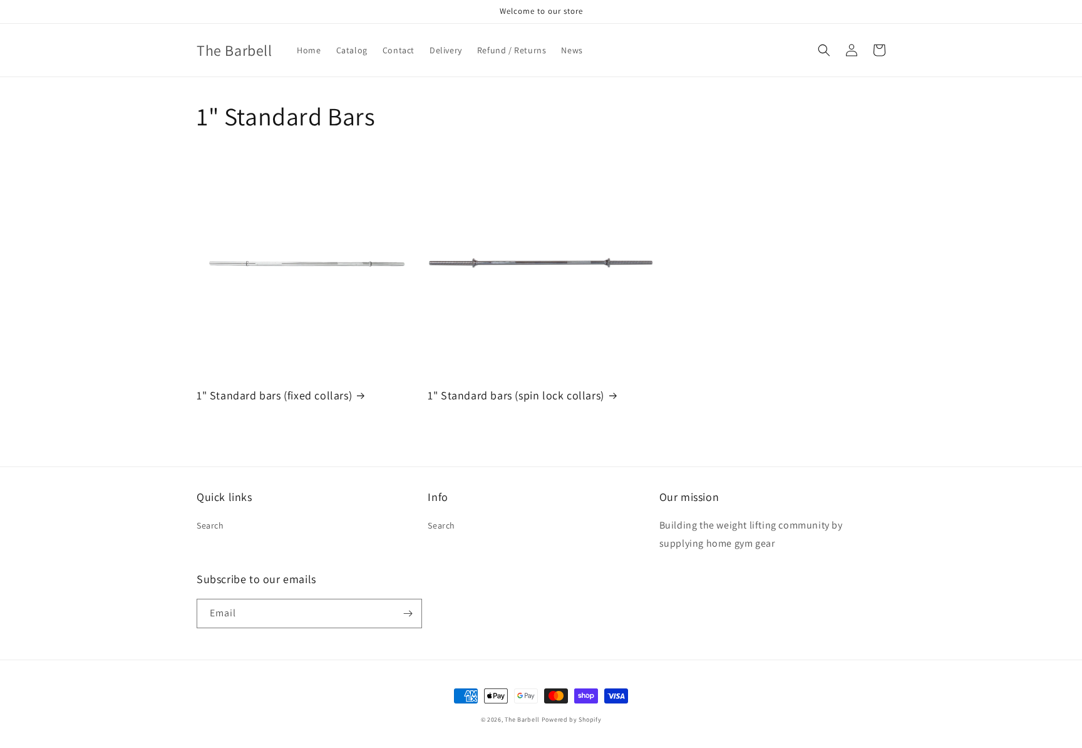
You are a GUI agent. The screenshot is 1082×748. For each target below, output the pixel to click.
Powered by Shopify (572, 719)
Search (210, 525)
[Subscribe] (407, 613)
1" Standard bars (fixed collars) (274, 395)
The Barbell (522, 719)
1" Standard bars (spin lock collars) (516, 395)
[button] (824, 50)
